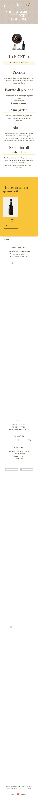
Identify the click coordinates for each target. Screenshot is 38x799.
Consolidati (24, 794)
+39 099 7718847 (20, 427)
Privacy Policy (19, 456)
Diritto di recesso (19, 453)
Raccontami (11, 219)
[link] (11, 545)
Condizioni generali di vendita (19, 451)
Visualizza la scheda (11, 226)
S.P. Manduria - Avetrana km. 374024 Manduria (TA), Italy (19, 254)
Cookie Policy (19, 458)
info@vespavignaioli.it (21, 429)
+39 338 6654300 (20, 424)
